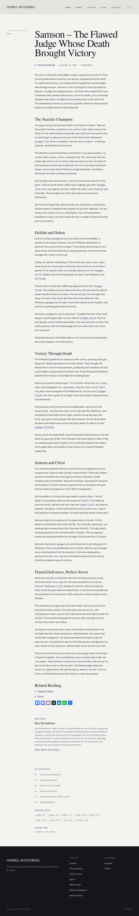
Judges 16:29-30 (44, 427)
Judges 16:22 (88, 317)
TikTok (107, 868)
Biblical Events (76, 895)
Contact (91, 7)
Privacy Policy (76, 868)
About (79, 7)
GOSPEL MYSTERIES (21, 7)
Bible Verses (75, 884)
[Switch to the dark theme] (129, 6)
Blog (104, 7)
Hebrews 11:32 (53, 586)
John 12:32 (87, 504)
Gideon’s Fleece (45, 691)
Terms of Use (76, 874)
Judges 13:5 (42, 141)
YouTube (108, 863)
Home (68, 7)
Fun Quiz (116, 7)
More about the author (47, 750)
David (40, 696)
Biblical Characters (78, 890)
